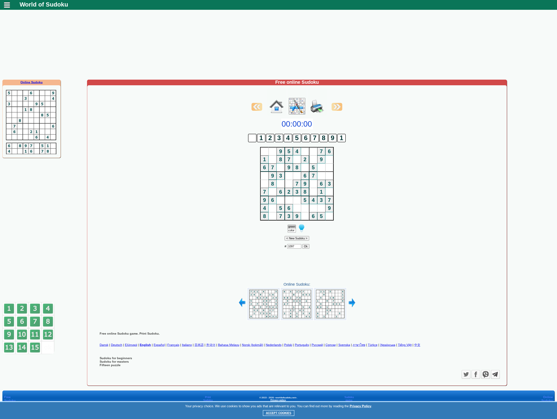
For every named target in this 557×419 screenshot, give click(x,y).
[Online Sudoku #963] (297, 319)
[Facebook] (475, 374)
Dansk (104, 345)
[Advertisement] (278, 44)
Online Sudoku (31, 82)
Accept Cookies (278, 413)
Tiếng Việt (405, 345)
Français (173, 345)
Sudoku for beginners (116, 358)
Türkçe (372, 345)
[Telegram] (495, 374)
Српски (330, 345)
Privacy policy (278, 400)
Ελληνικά (131, 345)
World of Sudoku (44, 4)
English (145, 345)
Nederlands (274, 345)
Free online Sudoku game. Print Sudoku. (130, 333)
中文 (417, 345)
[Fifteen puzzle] (28, 353)
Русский (317, 345)
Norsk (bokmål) (252, 345)
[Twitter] (466, 374)
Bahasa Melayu (228, 345)
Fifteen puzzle (110, 365)
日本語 (199, 345)
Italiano (187, 345)
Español (159, 345)
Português (302, 345)
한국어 (210, 345)
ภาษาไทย (359, 345)
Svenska (344, 345)
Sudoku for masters (114, 361)
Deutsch (116, 345)
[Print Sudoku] (317, 102)
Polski (288, 345)
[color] (292, 230)
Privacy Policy (360, 406)
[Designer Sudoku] (297, 114)
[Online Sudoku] (276, 114)
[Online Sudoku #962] (264, 319)
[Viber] (485, 374)
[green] (292, 227)
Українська (387, 345)
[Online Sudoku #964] (330, 319)
